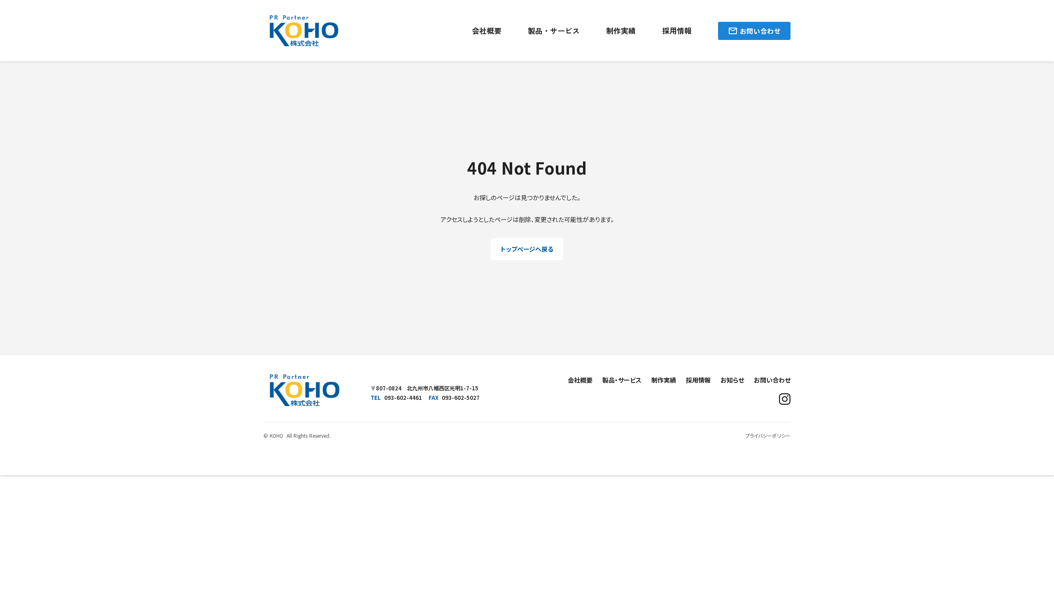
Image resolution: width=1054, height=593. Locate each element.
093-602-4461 (403, 398)
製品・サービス (554, 31)
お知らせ (732, 380)
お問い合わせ (772, 380)
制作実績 (621, 31)
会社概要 (486, 31)
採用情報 (677, 31)
